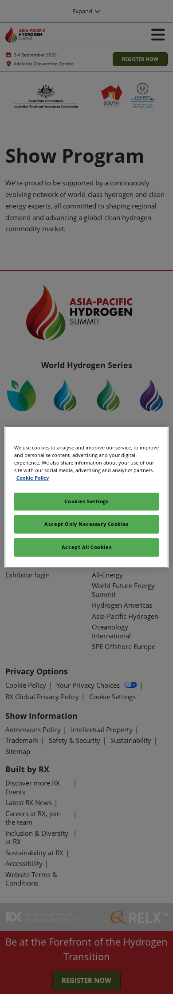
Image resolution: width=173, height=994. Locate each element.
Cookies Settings (86, 501)
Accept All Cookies (86, 547)
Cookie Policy (32, 478)
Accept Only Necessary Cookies (86, 524)
